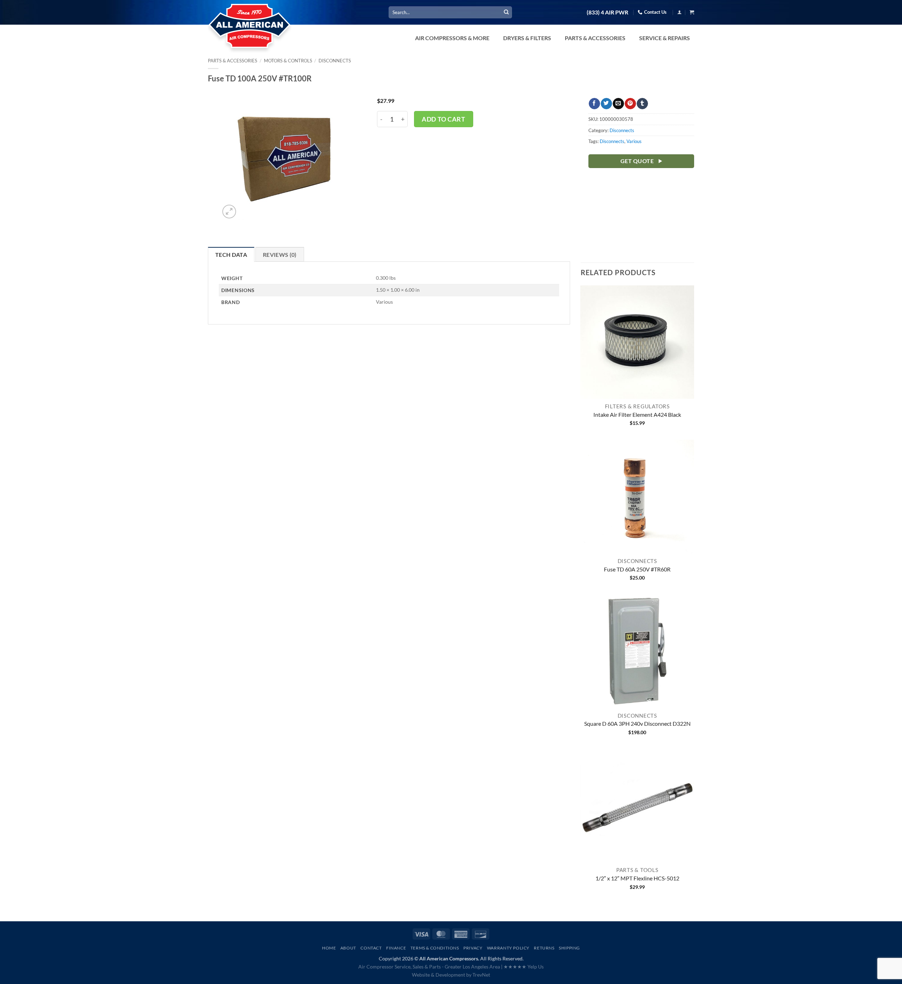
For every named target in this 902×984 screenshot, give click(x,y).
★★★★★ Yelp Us (523, 967)
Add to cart (443, 119)
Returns (544, 948)
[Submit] (506, 12)
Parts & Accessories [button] (595, 38)
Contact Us (655, 12)
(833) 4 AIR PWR (607, 12)
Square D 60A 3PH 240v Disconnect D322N (637, 723)
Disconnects (335, 60)
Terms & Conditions (434, 948)
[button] (679, 12)
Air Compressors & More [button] (452, 38)
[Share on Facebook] (594, 103)
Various (634, 141)
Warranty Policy (508, 948)
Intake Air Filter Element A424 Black (637, 414)
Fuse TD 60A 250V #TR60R (637, 569)
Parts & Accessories (232, 60)
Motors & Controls (288, 60)
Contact (371, 948)
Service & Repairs (664, 38)
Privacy (472, 948)
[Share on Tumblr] (642, 103)
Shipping (569, 948)
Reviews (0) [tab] (280, 254)
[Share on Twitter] (606, 103)
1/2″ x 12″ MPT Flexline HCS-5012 (637, 878)
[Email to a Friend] (618, 103)
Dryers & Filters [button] (527, 38)
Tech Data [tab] (231, 254)
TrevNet (481, 975)
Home (329, 948)
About (348, 948)
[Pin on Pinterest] (630, 103)
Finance (396, 948)
